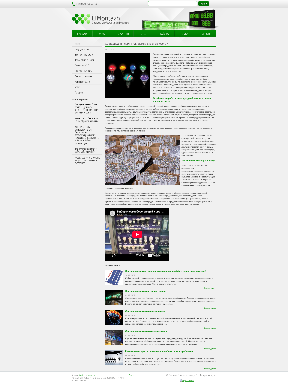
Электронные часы (83, 71)
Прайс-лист (165, 33)
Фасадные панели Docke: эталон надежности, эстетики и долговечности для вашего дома (86, 108)
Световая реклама (83, 76)
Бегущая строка (82, 49)
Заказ (143, 33)
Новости (102, 33)
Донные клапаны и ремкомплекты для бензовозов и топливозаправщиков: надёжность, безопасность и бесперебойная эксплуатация (87, 135)
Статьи (185, 33)
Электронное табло (84, 54)
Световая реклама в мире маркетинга (146, 331)
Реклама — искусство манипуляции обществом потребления (159, 351)
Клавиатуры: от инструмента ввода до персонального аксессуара (87, 160)
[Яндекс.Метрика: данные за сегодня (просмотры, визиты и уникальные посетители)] (187, 380)
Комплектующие (82, 81)
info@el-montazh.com (87, 375)
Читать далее (210, 288)
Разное (132, 375)
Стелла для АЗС (82, 65)
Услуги (78, 87)
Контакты (206, 33)
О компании (123, 33)
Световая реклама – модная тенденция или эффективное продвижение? (165, 271)
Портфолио (82, 33)
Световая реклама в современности (145, 311)
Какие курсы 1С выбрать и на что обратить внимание (87, 119)
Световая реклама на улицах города (145, 291)
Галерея (79, 92)
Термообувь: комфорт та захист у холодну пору (86, 150)
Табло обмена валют (84, 60)
